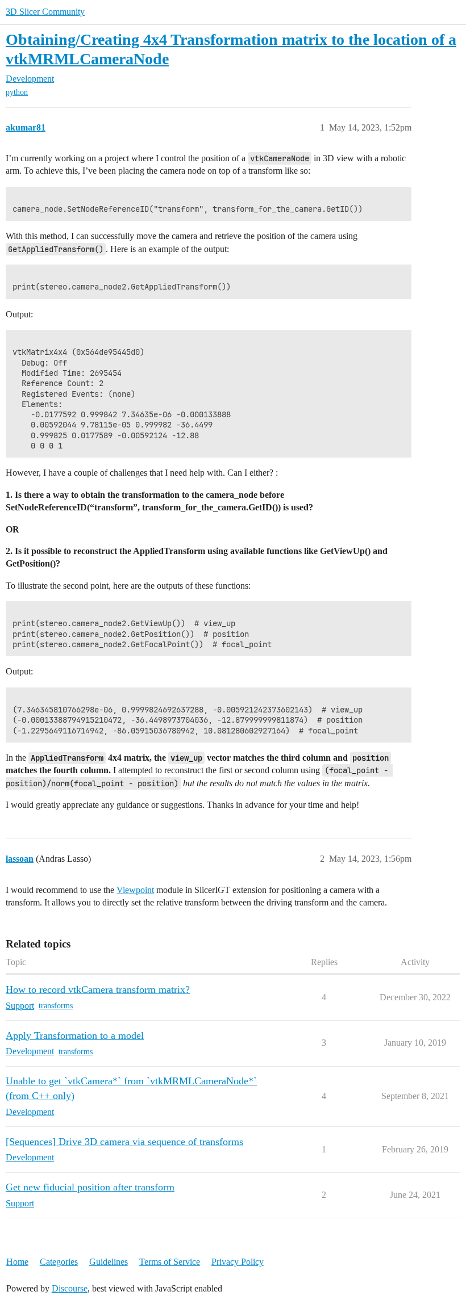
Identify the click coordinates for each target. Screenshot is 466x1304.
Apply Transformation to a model (75, 1035)
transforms (56, 1005)
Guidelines (108, 1262)
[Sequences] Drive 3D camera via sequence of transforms (124, 1141)
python (17, 92)
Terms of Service (169, 1262)
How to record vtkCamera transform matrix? (98, 989)
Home (17, 1262)
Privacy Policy (237, 1262)
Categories (59, 1262)
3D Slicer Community (45, 11)
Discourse (70, 1288)
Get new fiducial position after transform (90, 1187)
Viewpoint (135, 890)
